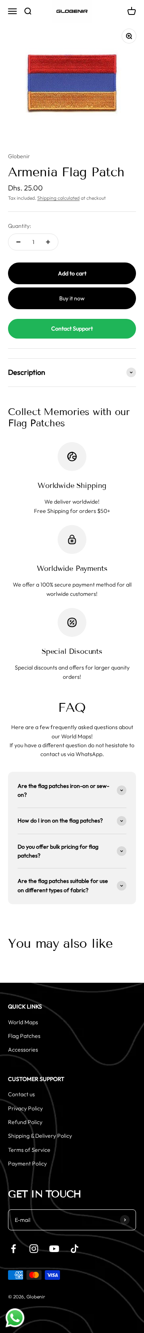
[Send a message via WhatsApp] (15, 1318)
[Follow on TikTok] (74, 1248)
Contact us (21, 1094)
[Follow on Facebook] (13, 1248)
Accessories (23, 1049)
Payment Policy (27, 1163)
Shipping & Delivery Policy (40, 1135)
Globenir (19, 156)
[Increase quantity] (48, 242)
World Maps (23, 1022)
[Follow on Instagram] (33, 1248)
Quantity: (19, 225)
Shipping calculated (58, 198)
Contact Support (72, 328)
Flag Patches (24, 1036)
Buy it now (72, 298)
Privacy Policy (25, 1108)
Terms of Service (29, 1149)
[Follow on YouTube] (54, 1248)
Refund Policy (25, 1122)
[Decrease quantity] (18, 242)
